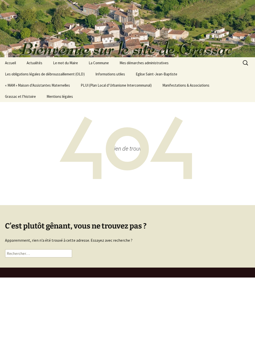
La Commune (99, 62)
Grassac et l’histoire (20, 96)
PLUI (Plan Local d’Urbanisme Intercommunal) (116, 85)
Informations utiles (110, 74)
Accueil (10, 62)
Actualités (34, 62)
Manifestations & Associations (185, 85)
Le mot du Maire (65, 62)
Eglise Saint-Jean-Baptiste (156, 74)
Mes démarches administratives (144, 62)
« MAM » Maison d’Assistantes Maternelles (37, 85)
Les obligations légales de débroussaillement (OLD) (45, 74)
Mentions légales (60, 96)
